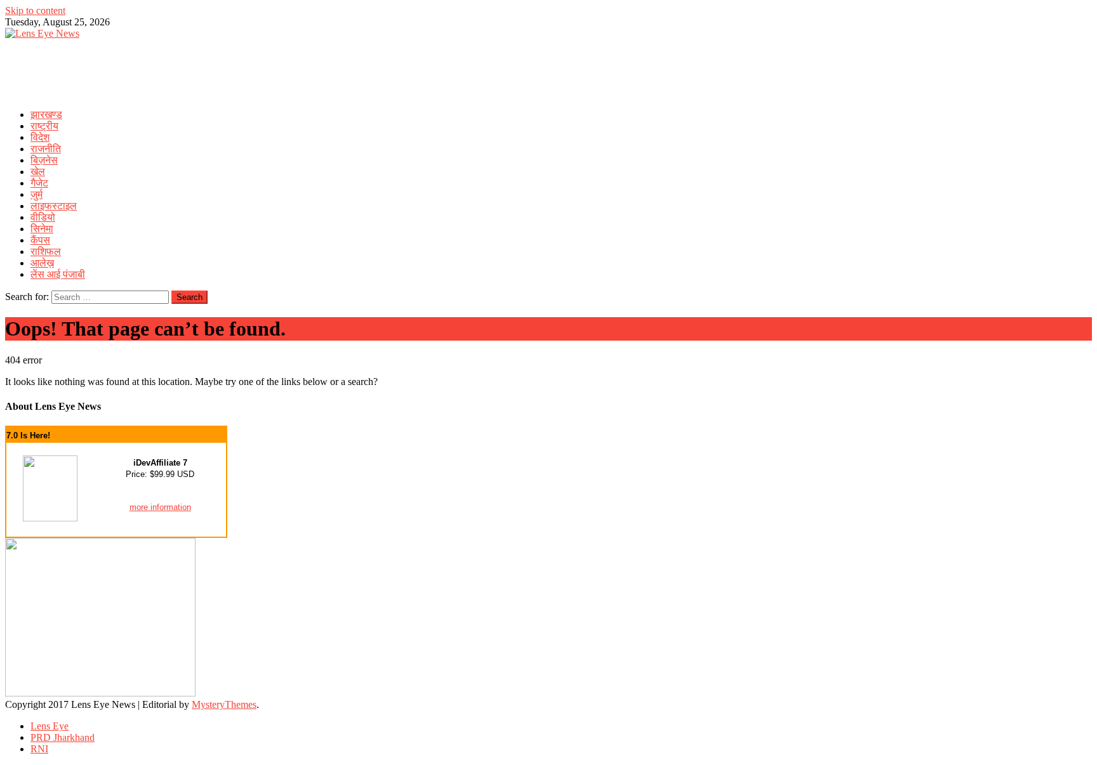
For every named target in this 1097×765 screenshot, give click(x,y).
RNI (39, 748)
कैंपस (40, 240)
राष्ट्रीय (44, 126)
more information (160, 507)
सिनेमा (41, 228)
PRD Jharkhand (62, 737)
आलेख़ (42, 263)
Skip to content (35, 10)
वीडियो (42, 217)
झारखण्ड (46, 114)
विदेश (40, 137)
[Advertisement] (236, 67)
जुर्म (36, 194)
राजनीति (45, 148)
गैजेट (39, 183)
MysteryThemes (224, 704)
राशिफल (45, 251)
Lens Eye (49, 726)
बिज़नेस (44, 160)
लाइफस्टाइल (53, 205)
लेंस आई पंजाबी (57, 274)
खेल (37, 171)
